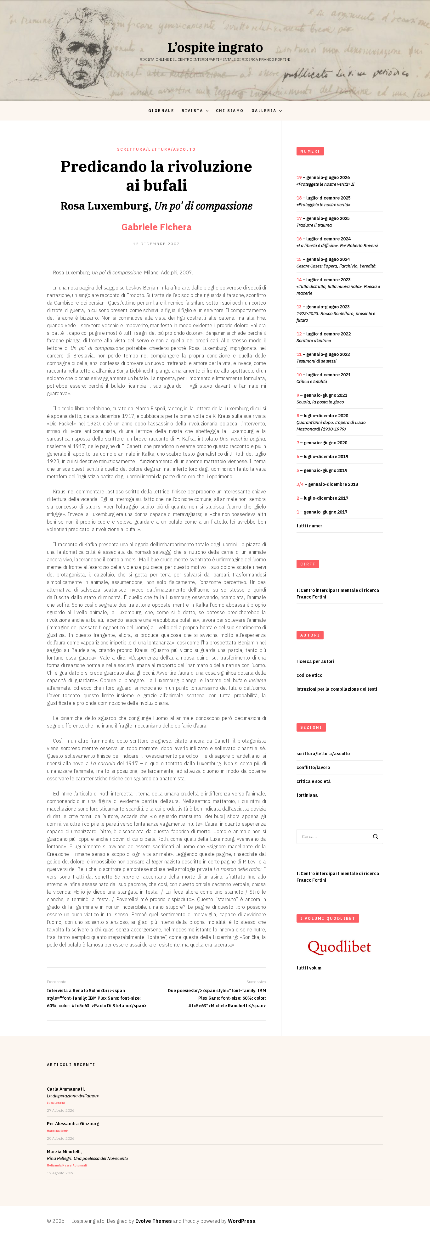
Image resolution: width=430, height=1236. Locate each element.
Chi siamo (230, 110)
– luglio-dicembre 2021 (324, 378)
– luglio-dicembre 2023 (338, 286)
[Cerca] (375, 836)
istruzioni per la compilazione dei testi (337, 689)
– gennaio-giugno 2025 (323, 222)
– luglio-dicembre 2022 (324, 337)
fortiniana (307, 795)
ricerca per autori (315, 661)
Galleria (264, 110)
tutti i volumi (310, 968)
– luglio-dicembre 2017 (322, 498)
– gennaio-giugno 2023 (336, 313)
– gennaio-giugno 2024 (336, 262)
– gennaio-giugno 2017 (322, 512)
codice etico (309, 675)
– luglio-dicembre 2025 (324, 201)
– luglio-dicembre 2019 (322, 456)
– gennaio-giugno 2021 (322, 398)
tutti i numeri (310, 526)
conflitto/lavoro (313, 767)
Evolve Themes (153, 1221)
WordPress (241, 1221)
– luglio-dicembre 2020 (331, 422)
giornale (161, 110)
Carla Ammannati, (73, 1095)
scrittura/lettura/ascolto (156, 149)
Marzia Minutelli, (87, 1158)
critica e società (314, 781)
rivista (192, 110)
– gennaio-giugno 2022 (323, 357)
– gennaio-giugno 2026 (325, 181)
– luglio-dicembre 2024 (337, 242)
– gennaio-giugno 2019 (322, 470)
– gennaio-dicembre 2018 (327, 484)
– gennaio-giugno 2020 (322, 443)
